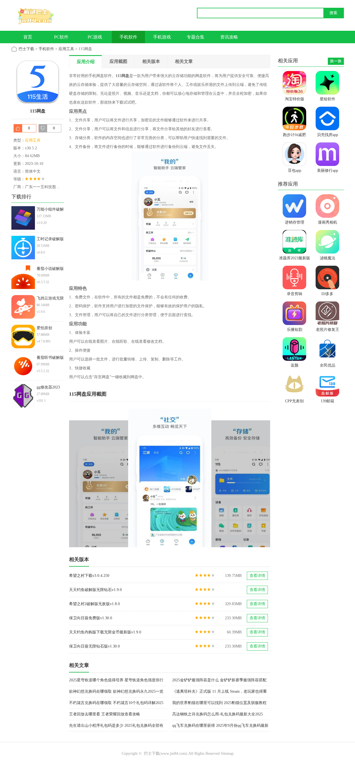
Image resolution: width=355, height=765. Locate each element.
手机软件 (128, 37)
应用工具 (66, 49)
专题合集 (195, 37)
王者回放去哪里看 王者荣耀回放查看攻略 (104, 714)
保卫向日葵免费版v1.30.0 (90, 618)
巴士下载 (26, 49)
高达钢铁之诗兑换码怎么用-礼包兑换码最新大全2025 (217, 714)
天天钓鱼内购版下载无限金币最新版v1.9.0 (105, 632)
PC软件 (61, 37)
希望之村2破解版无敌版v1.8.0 (94, 604)
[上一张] (119, 478)
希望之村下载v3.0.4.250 (89, 576)
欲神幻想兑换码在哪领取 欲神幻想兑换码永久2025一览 (116, 691)
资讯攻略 (229, 37)
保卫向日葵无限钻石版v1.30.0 (94, 646)
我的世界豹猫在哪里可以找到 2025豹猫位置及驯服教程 (219, 703)
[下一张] (220, 478)
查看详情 (257, 576)
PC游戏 (95, 37)
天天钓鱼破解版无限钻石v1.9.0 (95, 590)
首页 (27, 37)
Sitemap (227, 753)
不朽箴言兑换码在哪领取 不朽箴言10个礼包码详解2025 (116, 703)
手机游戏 (162, 37)
